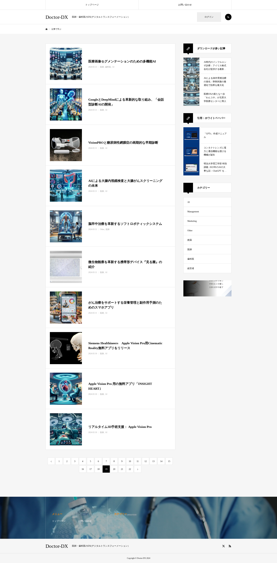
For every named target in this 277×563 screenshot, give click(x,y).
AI (188, 202)
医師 (189, 249)
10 (130, 461)
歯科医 (190, 259)
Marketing (192, 221)
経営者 (190, 268)
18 (98, 469)
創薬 (189, 240)
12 (145, 461)
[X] (223, 546)
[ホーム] (46, 29)
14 (161, 461)
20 (114, 469)
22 (130, 469)
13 (153, 461)
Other (190, 230)
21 (122, 469)
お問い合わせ (185, 5)
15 (169, 461)
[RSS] (229, 546)
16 (83, 469)
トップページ (92, 5)
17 (90, 469)
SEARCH (228, 17)
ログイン (209, 17)
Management (193, 211)
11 (138, 461)
